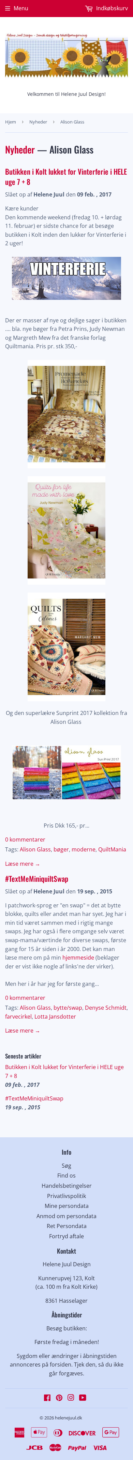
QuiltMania (112, 849)
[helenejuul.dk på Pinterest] (59, 1398)
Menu (21, 8)
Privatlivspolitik (66, 1196)
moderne (83, 849)
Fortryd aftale (66, 1236)
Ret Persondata (67, 1226)
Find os (66, 1175)
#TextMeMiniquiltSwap (36, 878)
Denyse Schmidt (106, 1007)
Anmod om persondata (66, 1216)
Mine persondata (67, 1206)
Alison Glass (35, 849)
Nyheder (38, 122)
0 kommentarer (25, 839)
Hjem (10, 122)
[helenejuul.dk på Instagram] (71, 1398)
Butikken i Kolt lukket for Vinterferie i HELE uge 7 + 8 (66, 176)
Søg (66, 1165)
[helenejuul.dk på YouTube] (82, 1398)
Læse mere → (22, 863)
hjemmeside (78, 957)
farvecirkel (18, 1016)
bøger (61, 849)
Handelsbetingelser (67, 1185)
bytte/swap (68, 1007)
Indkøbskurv (111, 8)
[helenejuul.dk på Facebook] (47, 1398)
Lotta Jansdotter (55, 1016)
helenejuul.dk (68, 1418)
